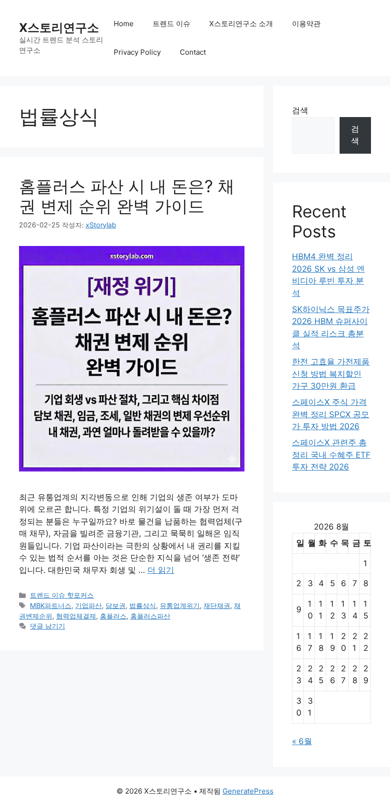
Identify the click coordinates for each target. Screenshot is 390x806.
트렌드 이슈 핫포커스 (62, 595)
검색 (300, 110)
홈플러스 (113, 616)
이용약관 (306, 23)
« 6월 (302, 741)
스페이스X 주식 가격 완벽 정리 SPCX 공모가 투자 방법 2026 (330, 414)
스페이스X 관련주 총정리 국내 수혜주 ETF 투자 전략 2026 (331, 455)
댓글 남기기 (47, 626)
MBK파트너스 (50, 605)
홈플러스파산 (150, 616)
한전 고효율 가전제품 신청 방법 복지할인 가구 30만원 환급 (331, 374)
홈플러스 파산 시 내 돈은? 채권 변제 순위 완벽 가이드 (126, 196)
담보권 (116, 605)
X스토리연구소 (59, 27)
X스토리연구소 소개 (241, 23)
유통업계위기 (180, 605)
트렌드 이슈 (171, 23)
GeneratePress (248, 791)
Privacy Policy (137, 52)
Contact (193, 52)
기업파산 (88, 605)
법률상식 (142, 605)
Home (124, 23)
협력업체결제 (76, 616)
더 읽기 (160, 570)
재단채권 (217, 605)
